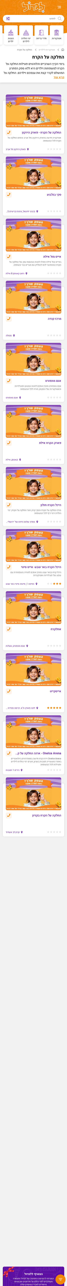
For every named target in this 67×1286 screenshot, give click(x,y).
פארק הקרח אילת (50, 443)
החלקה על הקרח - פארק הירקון (41, 132)
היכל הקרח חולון (51, 505)
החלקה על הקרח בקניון (46, 815)
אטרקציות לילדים (47, 49)
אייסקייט (55, 691)
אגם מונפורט (53, 381)
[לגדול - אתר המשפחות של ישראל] (33, 7)
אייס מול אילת (52, 256)
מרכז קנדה (54, 319)
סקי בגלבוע (54, 194)
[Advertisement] (32, 999)
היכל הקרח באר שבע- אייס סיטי (41, 567)
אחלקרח (56, 629)
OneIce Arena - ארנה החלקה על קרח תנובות (37, 753)
